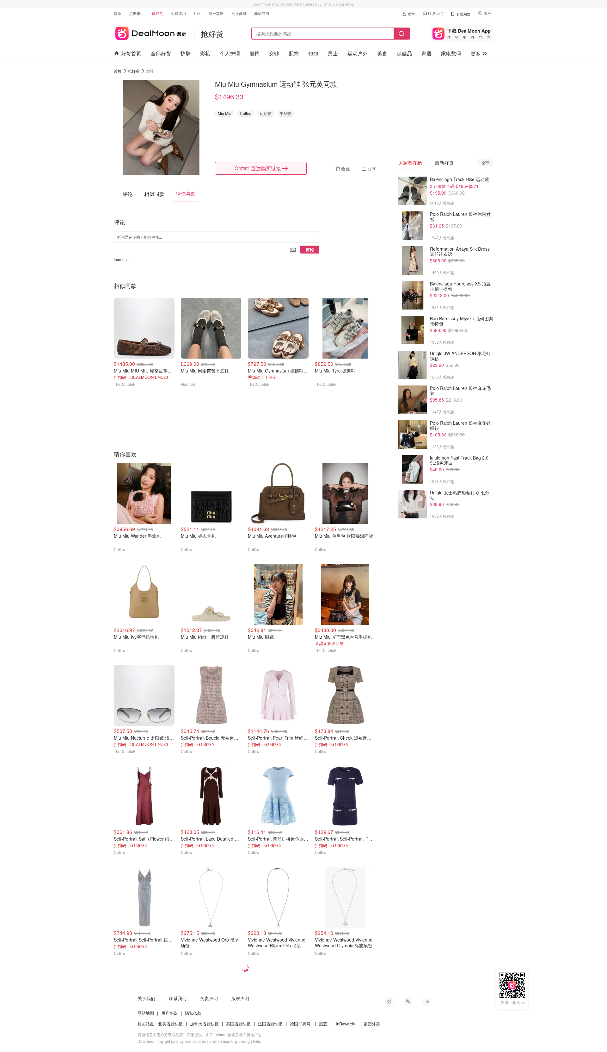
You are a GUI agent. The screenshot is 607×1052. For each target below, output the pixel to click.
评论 (310, 250)
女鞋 (274, 53)
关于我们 (146, 998)
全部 (485, 162)
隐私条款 (193, 1013)
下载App (463, 13)
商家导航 (261, 13)
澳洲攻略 (216, 13)
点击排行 (136, 13)
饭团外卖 (372, 1024)
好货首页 (131, 53)
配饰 (294, 53)
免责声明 (209, 998)
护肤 (186, 53)
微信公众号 (408, 1001)
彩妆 (205, 53)
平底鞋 (285, 113)
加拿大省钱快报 (204, 1024)
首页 (117, 13)
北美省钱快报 (170, 1024)
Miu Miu (224, 113)
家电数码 (451, 53)
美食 (382, 53)
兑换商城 (239, 13)
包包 (313, 53)
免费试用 (178, 13)
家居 (426, 53)
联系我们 (435, 13)
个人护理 (230, 53)
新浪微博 (389, 1001)
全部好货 (161, 53)
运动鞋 (265, 113)
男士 (333, 53)
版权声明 (240, 998)
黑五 (323, 1024)
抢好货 (157, 13)
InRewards (345, 1024)
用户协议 (169, 1013)
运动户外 (357, 53)
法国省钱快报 (270, 1024)
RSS (427, 1001)
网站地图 (146, 1013)
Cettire (245, 113)
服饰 (254, 53)
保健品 (404, 53)
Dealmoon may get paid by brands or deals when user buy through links (199, 1041)
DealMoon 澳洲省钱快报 (150, 32)
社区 (197, 13)
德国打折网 (300, 1024)
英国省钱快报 (238, 1024)
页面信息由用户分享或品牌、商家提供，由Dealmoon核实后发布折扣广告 (200, 1034)
